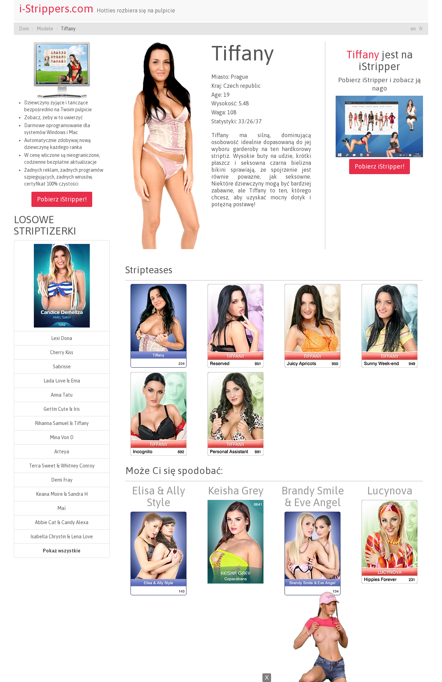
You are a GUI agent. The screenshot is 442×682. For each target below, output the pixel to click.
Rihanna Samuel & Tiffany (62, 423)
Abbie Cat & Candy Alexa (61, 522)
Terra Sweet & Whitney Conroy (62, 465)
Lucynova (389, 490)
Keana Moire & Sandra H (62, 494)
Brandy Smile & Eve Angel (312, 496)
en (413, 28)
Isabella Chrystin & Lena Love (61, 536)
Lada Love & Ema (62, 380)
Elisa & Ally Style (158, 496)
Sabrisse (62, 366)
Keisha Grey (235, 490)
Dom (24, 28)
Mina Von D (62, 437)
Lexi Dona (61, 338)
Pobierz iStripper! (62, 199)
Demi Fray (62, 480)
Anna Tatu (62, 395)
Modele (45, 28)
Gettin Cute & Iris (62, 409)
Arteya (61, 451)
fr (421, 28)
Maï (61, 508)
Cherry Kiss (61, 352)
